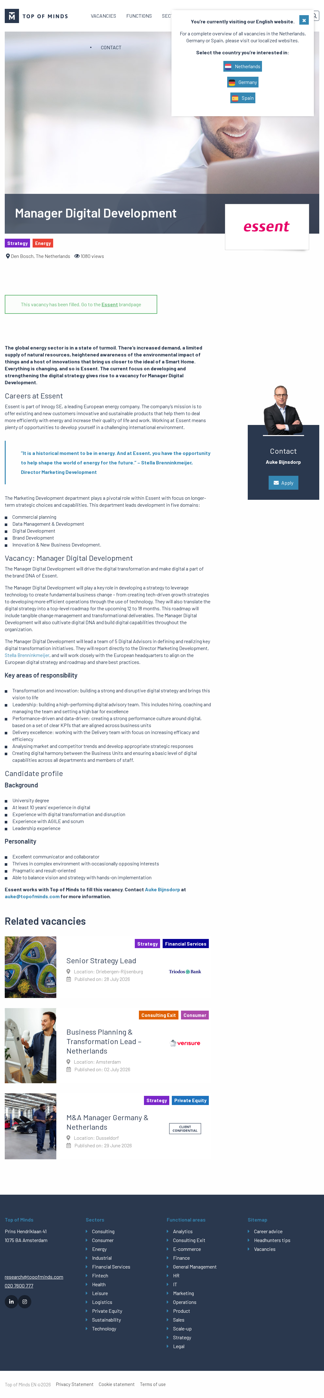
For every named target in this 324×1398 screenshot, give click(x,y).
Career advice (268, 1231)
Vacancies (103, 16)
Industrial (102, 1258)
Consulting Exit (189, 1240)
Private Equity (107, 1311)
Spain (247, 98)
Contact (111, 47)
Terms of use (153, 1384)
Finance (181, 1258)
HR (176, 1275)
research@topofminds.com (34, 1277)
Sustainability (106, 1320)
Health (99, 1284)
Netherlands (247, 66)
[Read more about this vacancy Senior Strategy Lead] (108, 967)
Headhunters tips (272, 1240)
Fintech (100, 1275)
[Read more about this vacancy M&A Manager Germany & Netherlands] (108, 1126)
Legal (178, 1346)
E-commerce (187, 1249)
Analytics (183, 1231)
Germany (247, 82)
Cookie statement (117, 1384)
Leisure (100, 1293)
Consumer (103, 1240)
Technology (104, 1328)
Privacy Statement (75, 1384)
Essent (110, 304)
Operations (184, 1302)
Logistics (102, 1302)
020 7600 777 (19, 1285)
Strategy (182, 1337)
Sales (178, 1320)
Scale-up (182, 1328)
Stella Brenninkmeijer (27, 655)
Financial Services (111, 1267)
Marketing (183, 1293)
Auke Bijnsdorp (162, 889)
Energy (99, 1249)
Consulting (103, 1231)
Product (181, 1311)
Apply (287, 483)
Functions (139, 16)
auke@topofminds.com (32, 896)
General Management (195, 1267)
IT (175, 1284)
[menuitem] (103, 16)
